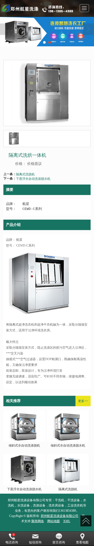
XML (66, 521)
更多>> (83, 401)
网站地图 (53, 521)
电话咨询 (11, 542)
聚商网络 (37, 521)
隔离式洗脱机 (25, 174)
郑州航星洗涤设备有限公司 (59, 516)
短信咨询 (35, 542)
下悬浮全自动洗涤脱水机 (33, 178)
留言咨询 (58, 542)
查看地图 (82, 542)
